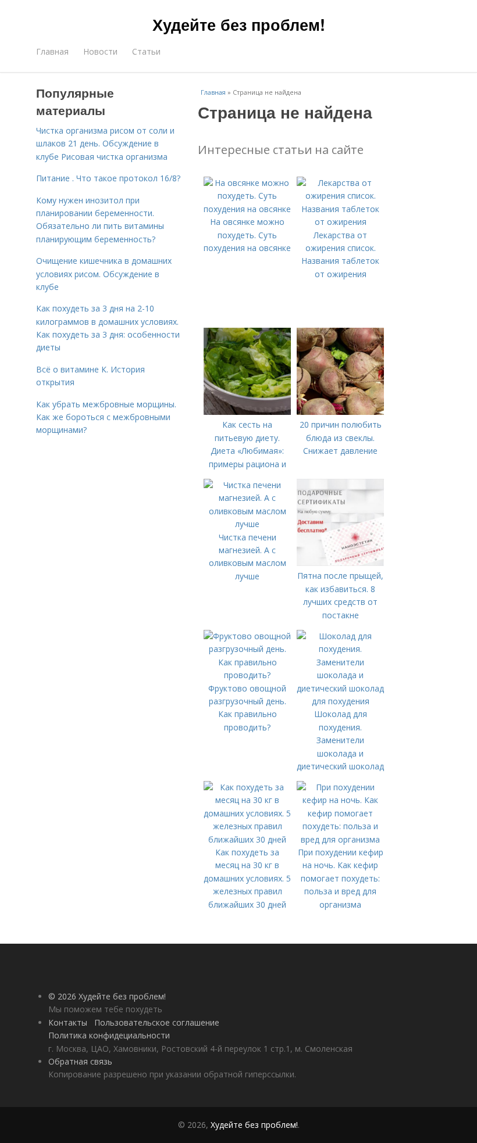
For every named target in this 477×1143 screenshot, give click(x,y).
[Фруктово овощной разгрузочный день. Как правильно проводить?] (247, 674)
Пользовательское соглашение (156, 1022)
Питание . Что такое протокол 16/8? (108, 178)
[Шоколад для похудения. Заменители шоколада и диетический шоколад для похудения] (340, 701)
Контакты (67, 1022)
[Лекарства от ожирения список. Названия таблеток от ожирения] (340, 221)
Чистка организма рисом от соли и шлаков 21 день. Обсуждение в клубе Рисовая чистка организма (105, 143)
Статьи (146, 51)
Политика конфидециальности (109, 1035)
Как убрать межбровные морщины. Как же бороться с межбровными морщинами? (106, 417)
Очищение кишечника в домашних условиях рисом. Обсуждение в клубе (104, 273)
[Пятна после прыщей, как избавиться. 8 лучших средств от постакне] (340, 562)
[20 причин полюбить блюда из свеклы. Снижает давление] (340, 411)
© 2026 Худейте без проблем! (107, 996)
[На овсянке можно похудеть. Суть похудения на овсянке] (247, 208)
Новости (100, 51)
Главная (52, 51)
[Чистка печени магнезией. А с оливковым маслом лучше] (247, 523)
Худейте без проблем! (238, 24)
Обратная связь (80, 1061)
